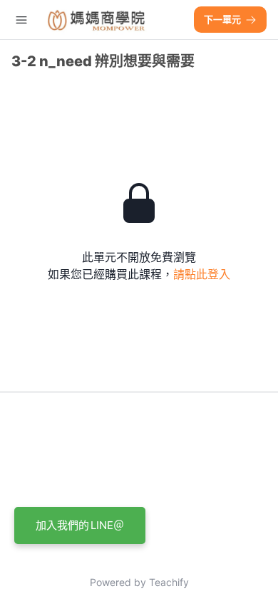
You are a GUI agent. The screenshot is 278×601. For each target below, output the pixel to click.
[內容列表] (21, 20)
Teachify (169, 582)
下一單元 (222, 19)
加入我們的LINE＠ (80, 525)
